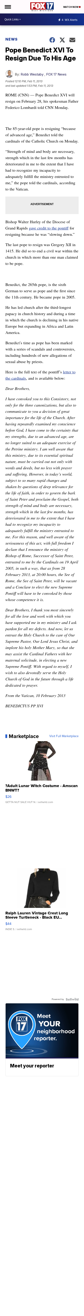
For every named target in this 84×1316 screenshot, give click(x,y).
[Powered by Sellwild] (72, 999)
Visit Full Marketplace (64, 736)
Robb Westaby (32, 74)
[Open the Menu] (7, 6)
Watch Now (71, 7)
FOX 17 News (56, 74)
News (11, 39)
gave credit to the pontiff (49, 228)
